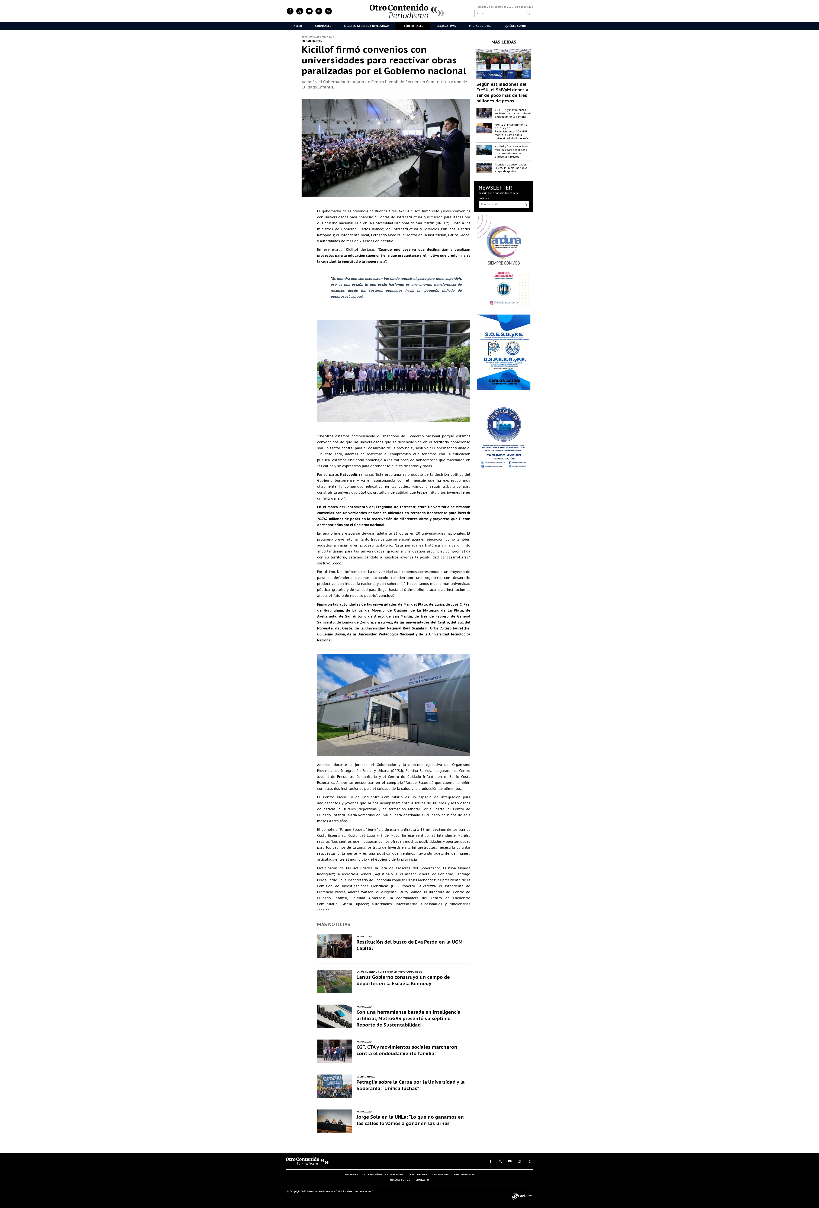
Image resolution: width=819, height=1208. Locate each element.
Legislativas (446, 26)
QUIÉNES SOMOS (516, 26)
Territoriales (412, 26)
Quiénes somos (400, 1179)
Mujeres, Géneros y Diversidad (366, 26)
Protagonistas (480, 26)
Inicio (297, 26)
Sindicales (323, 26)
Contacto (422, 1179)
